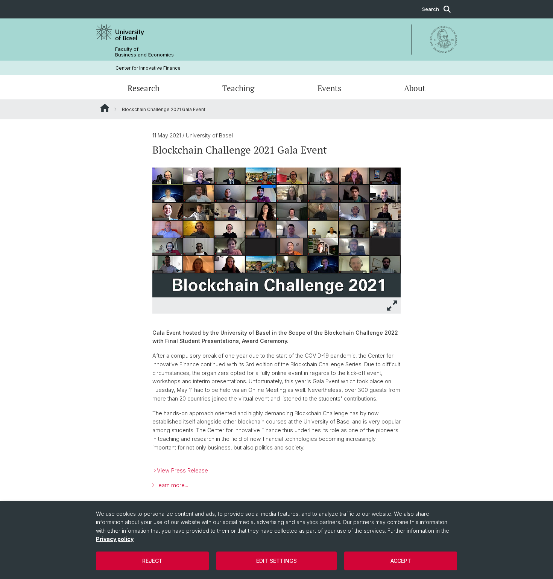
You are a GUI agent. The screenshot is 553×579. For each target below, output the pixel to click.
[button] (392, 305)
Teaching (238, 88)
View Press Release (182, 470)
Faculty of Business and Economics (144, 52)
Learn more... (171, 485)
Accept (400, 561)
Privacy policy (115, 539)
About (414, 88)
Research (144, 88)
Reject (152, 561)
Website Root (104, 108)
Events (329, 88)
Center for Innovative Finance (148, 68)
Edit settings (276, 561)
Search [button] (430, 9)
